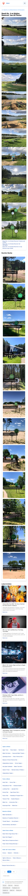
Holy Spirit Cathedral (7, 766)
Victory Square (18, 763)
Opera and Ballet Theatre (18, 753)
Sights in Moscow (7, 858)
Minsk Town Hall (18, 766)
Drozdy (4, 853)
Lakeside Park (14, 789)
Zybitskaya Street (7, 756)
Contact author (6, 875)
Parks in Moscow (17, 858)
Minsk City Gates (6, 753)
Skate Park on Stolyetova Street (10, 840)
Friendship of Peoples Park (16, 795)
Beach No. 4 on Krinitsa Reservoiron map (12, 246)
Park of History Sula (17, 756)
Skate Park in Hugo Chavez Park (10, 833)
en (9, 871)
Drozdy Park (5, 792)
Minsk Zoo (5, 802)
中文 (14, 871)
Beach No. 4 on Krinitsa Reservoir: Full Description (13, 10)
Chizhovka (16, 853)
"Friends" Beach (6, 821)
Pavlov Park (5, 795)
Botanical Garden (17, 785)
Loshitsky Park (6, 789)
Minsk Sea (14, 805)
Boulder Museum (15, 799)
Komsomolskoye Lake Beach (9, 824)
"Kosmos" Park (6, 799)
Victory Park (12, 782)
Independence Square (8, 773)
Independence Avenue (8, 763)
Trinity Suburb (13, 750)
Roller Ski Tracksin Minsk (9, 849)
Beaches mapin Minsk (8, 248)
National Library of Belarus (18, 769)
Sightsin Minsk (6, 746)
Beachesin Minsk (7, 811)
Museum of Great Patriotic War (10, 760)
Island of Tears (6, 769)
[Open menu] (24, 3)
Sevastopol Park (6, 805)
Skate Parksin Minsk (8, 830)
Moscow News (6, 860)
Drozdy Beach (15, 821)
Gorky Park (5, 782)
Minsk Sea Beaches (7, 814)
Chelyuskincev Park (7, 785)
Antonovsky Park (13, 802)
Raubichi (10, 853)
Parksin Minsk (6, 779)
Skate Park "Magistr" (7, 837)
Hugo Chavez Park (14, 792)
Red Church (21, 750)
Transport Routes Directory (8, 865)
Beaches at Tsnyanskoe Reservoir (10, 818)
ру (4, 871)
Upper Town (5, 750)
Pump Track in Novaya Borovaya (10, 843)
